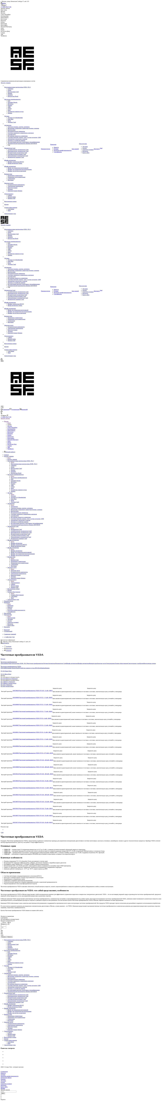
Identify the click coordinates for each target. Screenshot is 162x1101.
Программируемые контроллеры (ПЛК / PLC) (24, 464)
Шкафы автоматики (16, 543)
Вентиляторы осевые (150, 663)
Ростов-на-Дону (12, 444)
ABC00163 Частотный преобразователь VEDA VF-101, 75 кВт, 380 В (32, 808)
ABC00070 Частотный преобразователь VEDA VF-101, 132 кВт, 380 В (33, 801)
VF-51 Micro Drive (6, 674)
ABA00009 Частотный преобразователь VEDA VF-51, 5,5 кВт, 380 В (32, 704)
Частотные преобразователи (19, 477)
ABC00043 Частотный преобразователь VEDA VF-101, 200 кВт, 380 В (33, 794)
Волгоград (10, 432)
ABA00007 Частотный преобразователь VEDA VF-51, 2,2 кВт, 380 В (32, 725)
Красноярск (10, 438)
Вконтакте (9, 648)
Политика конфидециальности (9, 1076)
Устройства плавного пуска (27, 668)
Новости (3, 1073)
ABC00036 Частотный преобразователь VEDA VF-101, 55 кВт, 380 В (32, 781)
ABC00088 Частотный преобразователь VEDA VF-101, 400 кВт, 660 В (33, 767)
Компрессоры (15, 560)
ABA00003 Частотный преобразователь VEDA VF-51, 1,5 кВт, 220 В (32, 739)
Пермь (9, 442)
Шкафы (3, 1088)
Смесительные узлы (133, 663)
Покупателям (11, 617)
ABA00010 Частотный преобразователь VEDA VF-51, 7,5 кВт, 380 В (32, 711)
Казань (9, 435)
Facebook (8, 646)
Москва (9, 426)
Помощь (3, 1079)
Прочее (141, 663)
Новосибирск (11, 430)
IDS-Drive (38, 668)
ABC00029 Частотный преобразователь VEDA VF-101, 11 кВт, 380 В (32, 690)
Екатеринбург (11, 429)
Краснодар (10, 436)
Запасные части (15, 570)
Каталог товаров (12, 459)
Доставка (3, 1080)
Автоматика (14, 506)
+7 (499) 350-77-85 (6, 7)
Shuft (17, 668)
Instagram (8, 650)
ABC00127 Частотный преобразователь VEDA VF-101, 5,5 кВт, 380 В (33, 787)
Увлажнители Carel (16, 529)
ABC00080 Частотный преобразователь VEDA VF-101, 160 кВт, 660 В (33, 760)
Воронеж (10, 433)
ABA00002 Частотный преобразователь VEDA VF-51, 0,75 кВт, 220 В (33, 753)
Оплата (3, 1082)
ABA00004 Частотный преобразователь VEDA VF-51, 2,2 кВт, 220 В (32, 746)
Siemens (47, 668)
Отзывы (3, 1074)
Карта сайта (4, 1087)
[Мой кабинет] (1, 359)
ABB (4, 668)
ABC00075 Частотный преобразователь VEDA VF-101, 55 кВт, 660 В (32, 815)
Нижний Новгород (12, 439)
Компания (10, 605)
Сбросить (9, 937)
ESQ (2, 668)
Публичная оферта (6, 1077)
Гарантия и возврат (6, 1083)
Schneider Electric (11, 668)
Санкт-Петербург (12, 427)
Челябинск (10, 449)
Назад (9, 423)
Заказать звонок (5, 418)
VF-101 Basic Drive (6, 671)
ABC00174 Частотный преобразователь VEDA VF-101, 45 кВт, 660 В (32, 822)
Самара (9, 445)
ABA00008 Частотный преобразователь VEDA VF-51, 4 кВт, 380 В (32, 718)
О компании (4, 1071)
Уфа (8, 447)
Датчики (13, 496)
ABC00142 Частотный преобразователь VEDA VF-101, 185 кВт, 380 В (33, 774)
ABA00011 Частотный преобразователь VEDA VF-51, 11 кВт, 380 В (32, 732)
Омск (9, 441)
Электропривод (15, 582)
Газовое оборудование (17, 595)
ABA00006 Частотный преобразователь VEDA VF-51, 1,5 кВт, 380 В (32, 697)
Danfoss (43, 668)
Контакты (3, 1085)
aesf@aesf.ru (5, 643)
